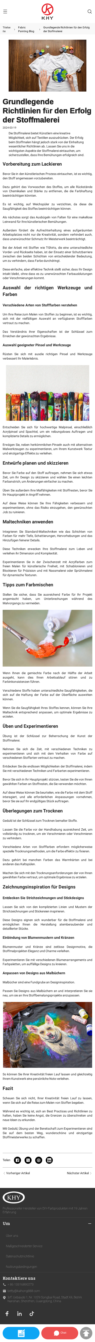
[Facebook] (7, 1313)
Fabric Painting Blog (26, 29)
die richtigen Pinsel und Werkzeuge (66, 354)
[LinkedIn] (19, 1313)
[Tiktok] (31, 1313)
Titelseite (6, 29)
